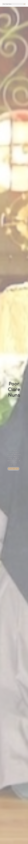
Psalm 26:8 (13, 468)
